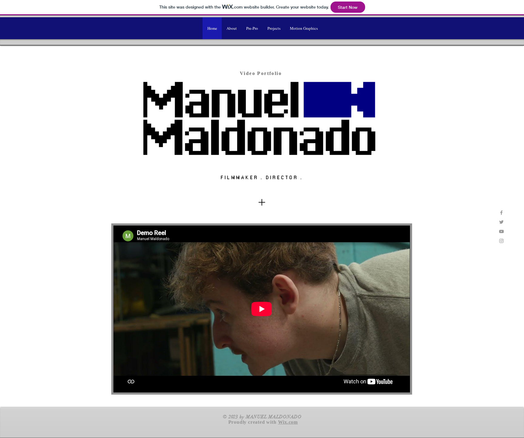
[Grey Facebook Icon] (501, 213)
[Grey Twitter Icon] (501, 222)
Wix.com (288, 422)
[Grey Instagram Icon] (501, 241)
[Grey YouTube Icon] (501, 231)
